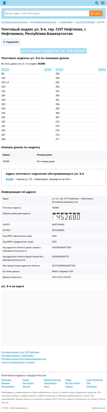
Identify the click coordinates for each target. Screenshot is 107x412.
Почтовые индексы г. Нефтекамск (17, 355)
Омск (46, 386)
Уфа (88, 383)
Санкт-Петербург (94, 380)
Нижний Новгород (52, 380)
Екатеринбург (7, 386)
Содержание (12, 42)
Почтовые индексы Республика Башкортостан (23, 359)
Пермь (68, 380)
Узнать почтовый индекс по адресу (18, 362)
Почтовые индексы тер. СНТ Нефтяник (20, 352)
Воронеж (5, 383)
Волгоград (6, 380)
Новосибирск (50, 383)
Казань (26, 380)
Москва (26, 386)
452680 (9, 179)
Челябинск (91, 386)
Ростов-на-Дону (72, 383)
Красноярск (28, 383)
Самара (69, 386)
